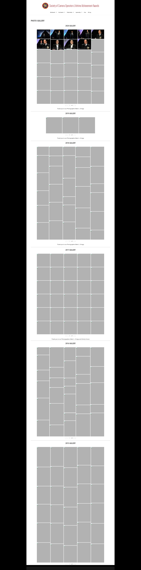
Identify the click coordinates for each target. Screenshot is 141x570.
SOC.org (89, 12)
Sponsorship (78, 12)
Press (85, 12)
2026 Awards (52, 12)
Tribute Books (69, 12)
